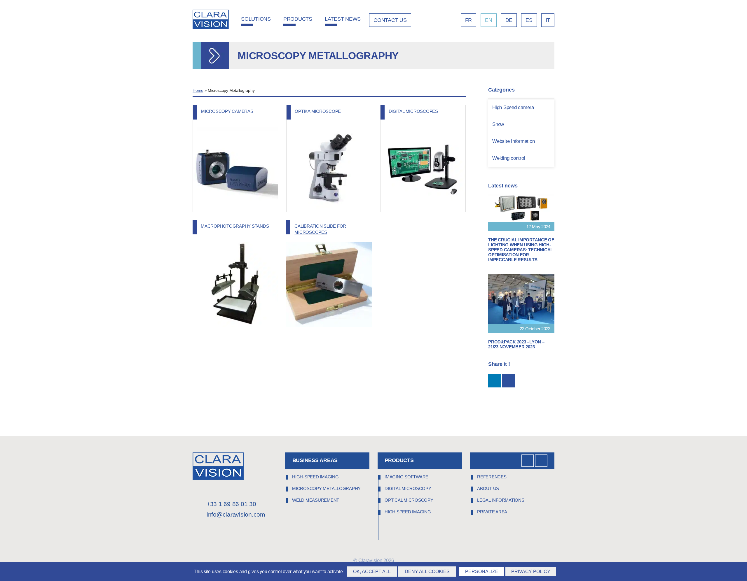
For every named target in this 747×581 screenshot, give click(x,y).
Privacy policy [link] (530, 571)
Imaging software (406, 476)
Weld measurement (315, 500)
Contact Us (390, 20)
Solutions (256, 19)
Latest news (343, 19)
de (509, 20)
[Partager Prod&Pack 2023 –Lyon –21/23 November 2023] (494, 380)
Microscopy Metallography (326, 488)
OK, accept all (372, 571)
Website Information (513, 141)
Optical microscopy (409, 500)
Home (198, 90)
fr (468, 20)
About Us (488, 488)
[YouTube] (541, 460)
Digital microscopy (408, 488)
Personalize (481, 571)
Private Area (492, 511)
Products (297, 19)
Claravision (370, 560)
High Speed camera (513, 107)
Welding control (508, 158)
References (492, 476)
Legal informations (500, 500)
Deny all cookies (427, 571)
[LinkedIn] (527, 460)
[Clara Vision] (218, 478)
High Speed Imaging (408, 511)
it (548, 20)
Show (498, 124)
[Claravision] (211, 20)
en (488, 20)
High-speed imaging (315, 476)
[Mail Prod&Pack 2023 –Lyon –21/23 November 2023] (508, 380)
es (529, 20)
